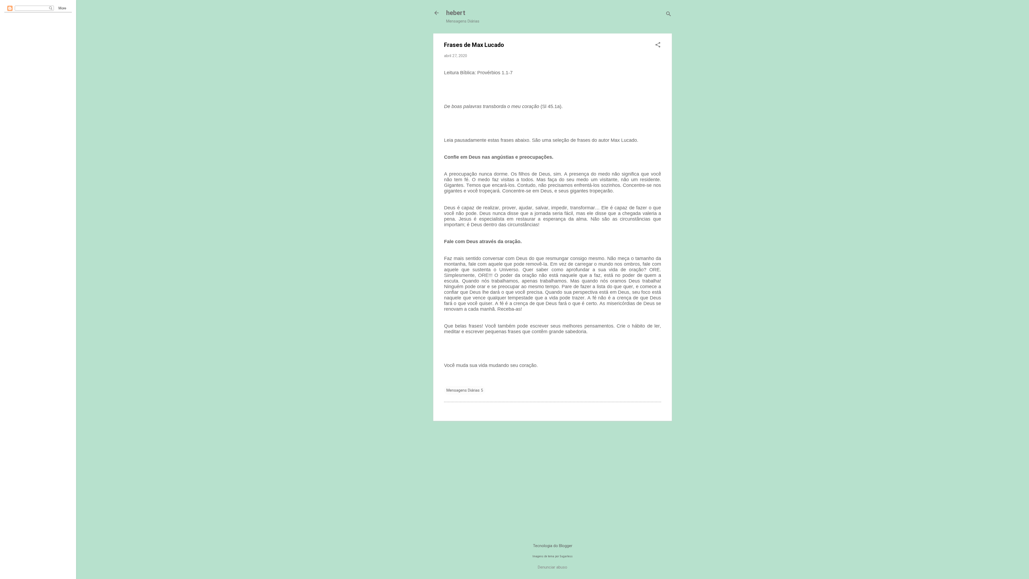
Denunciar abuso (552, 567)
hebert (455, 13)
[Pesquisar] (668, 14)
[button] (658, 45)
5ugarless (566, 556)
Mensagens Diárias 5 (464, 390)
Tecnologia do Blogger (552, 545)
